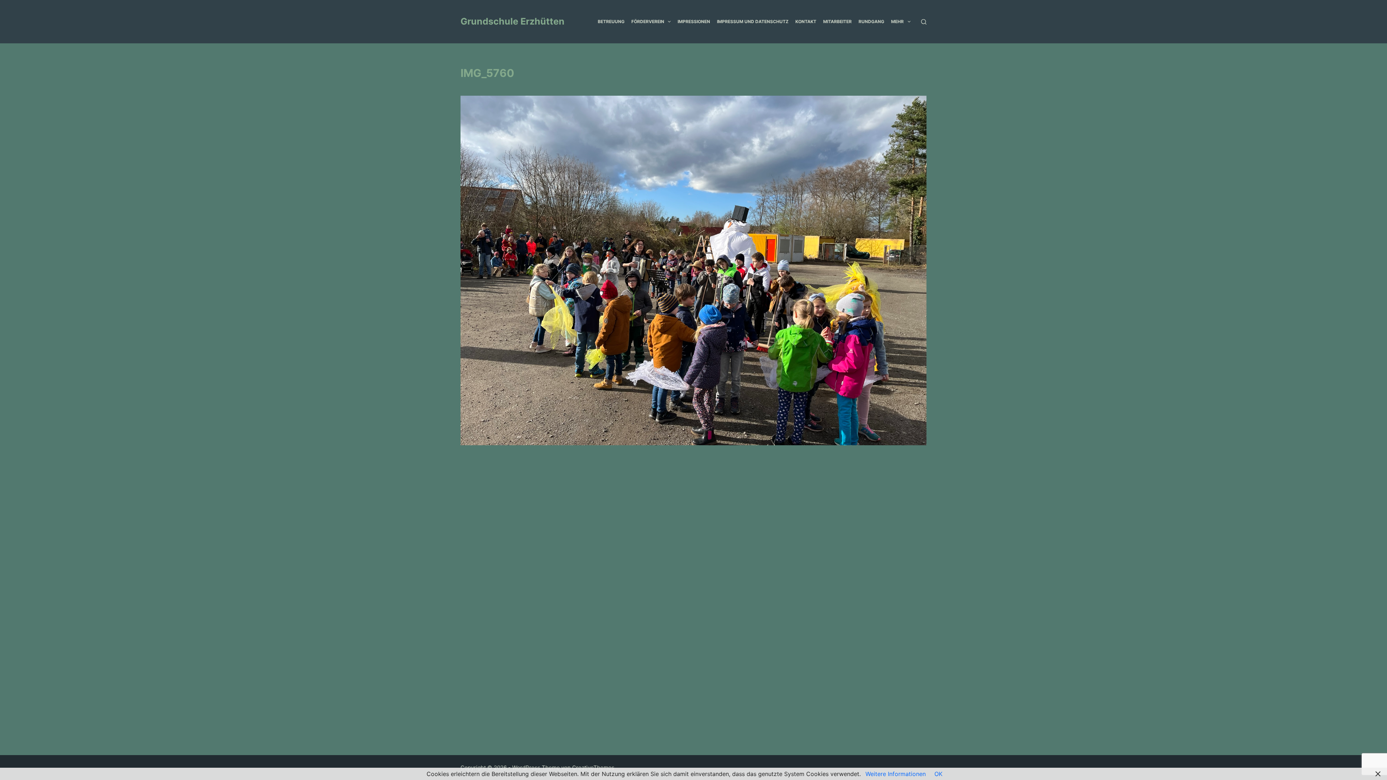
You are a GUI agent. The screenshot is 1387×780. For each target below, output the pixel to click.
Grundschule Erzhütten (513, 21)
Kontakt (805, 21)
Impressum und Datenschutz (752, 21)
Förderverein (647, 21)
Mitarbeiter (837, 21)
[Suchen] (923, 22)
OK (938, 773)
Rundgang (871, 21)
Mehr (897, 21)
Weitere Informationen (895, 773)
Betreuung (611, 21)
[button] (669, 21)
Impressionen (694, 21)
